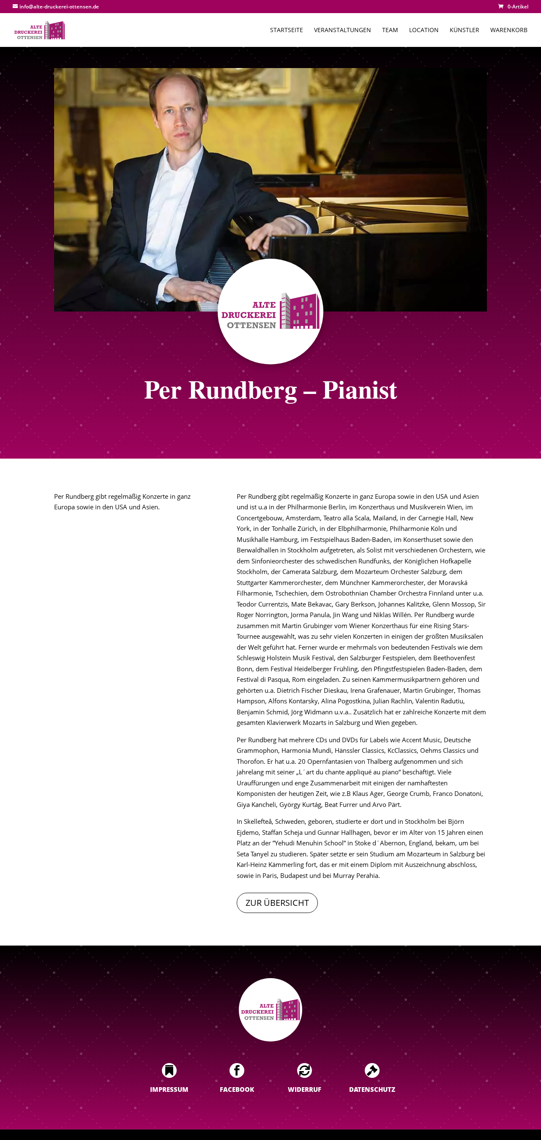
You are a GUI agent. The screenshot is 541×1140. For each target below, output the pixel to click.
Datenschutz (372, 1089)
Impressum (169, 1089)
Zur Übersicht (277, 902)
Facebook (237, 1089)
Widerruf (304, 1089)
